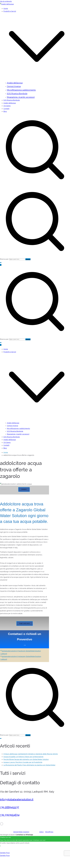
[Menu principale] (0, 265)
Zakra (41, 832)
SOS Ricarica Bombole (17, 93)
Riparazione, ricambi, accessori (21, 97)
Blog (5, 111)
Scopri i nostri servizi (24, 623)
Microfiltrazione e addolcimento (21, 90)
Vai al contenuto (6, 1)
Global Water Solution (21, 832)
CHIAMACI (24, 489)
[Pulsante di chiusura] (0, 345)
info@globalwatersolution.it (16, 799)
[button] (36, 79)
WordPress (49, 832)
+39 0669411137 (9, 807)
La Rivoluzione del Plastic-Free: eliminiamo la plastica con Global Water (29, 765)
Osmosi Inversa (14, 86)
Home (5, 8)
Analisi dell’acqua (15, 83)
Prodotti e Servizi (9, 352)
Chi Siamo (7, 106)
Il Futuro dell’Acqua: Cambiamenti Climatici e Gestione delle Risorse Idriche (30, 754)
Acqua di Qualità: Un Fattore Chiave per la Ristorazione (23, 757)
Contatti (6, 109)
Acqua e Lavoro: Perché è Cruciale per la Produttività (22, 762)
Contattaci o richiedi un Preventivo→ (24, 639)
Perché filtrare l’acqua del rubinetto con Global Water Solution (26, 759)
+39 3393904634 (9, 814)
